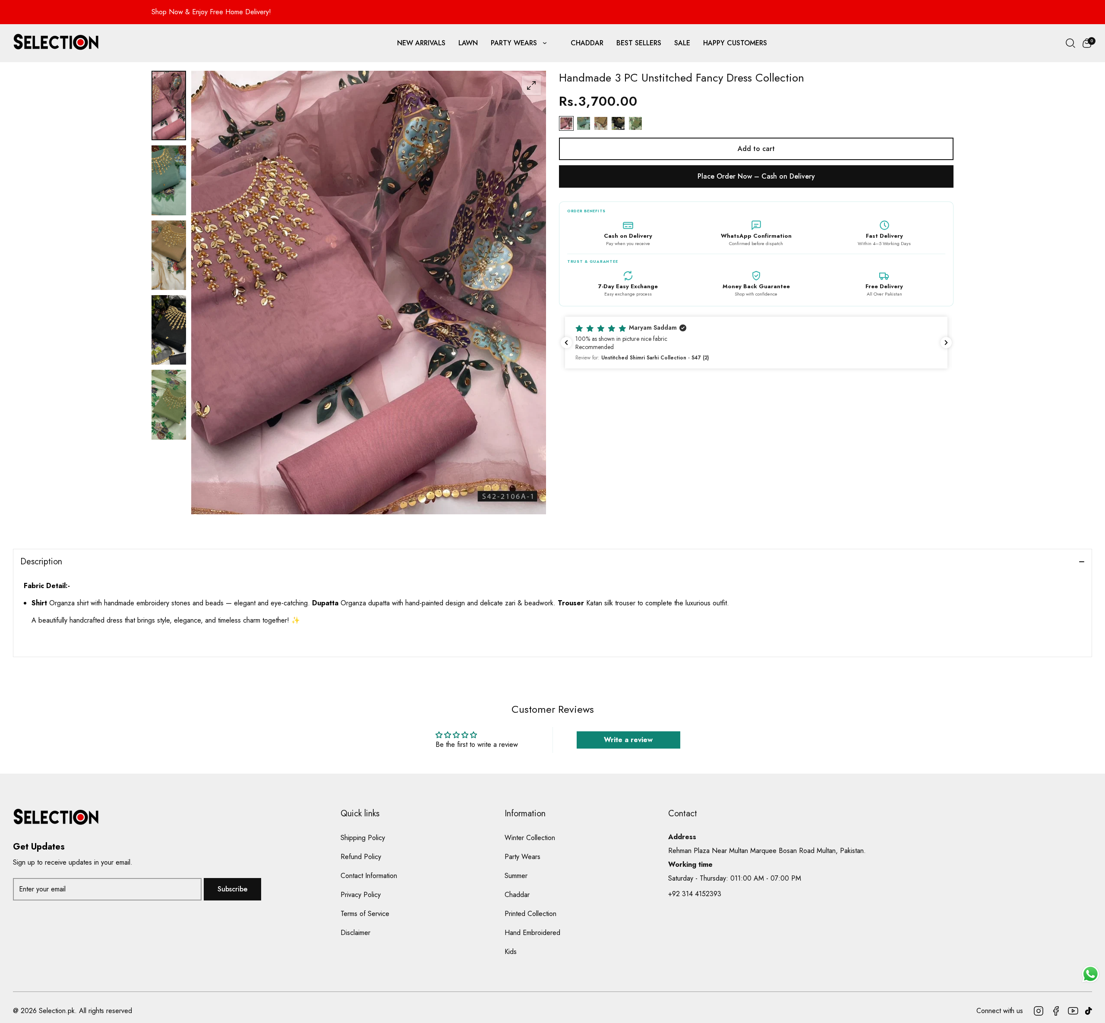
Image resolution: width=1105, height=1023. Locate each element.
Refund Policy (361, 857)
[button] (1087, 43)
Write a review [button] (628, 740)
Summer (516, 876)
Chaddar (517, 895)
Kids (511, 952)
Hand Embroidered (532, 933)
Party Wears (522, 857)
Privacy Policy (361, 895)
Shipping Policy (363, 838)
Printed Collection (530, 914)
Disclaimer (355, 933)
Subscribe (232, 889)
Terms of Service (365, 914)
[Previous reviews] (566, 342)
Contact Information (369, 876)
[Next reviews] (946, 342)
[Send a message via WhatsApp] (1090, 974)
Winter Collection (530, 838)
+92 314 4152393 (694, 894)
